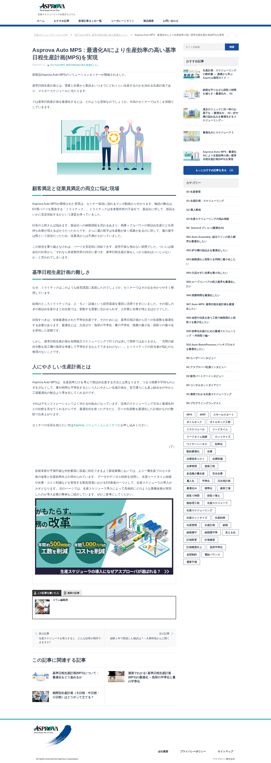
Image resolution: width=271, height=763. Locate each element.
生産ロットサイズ (197, 517)
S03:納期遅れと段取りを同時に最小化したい (211, 261)
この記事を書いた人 (48, 593)
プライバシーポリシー (193, 751)
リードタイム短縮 (197, 436)
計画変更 (192, 539)
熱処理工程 (193, 502)
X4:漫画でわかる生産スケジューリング (209, 394)
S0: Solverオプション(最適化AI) (205, 228)
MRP (203, 414)
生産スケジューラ (217, 502)
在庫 (209, 451)
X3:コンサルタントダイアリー (203, 385)
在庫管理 (192, 466)
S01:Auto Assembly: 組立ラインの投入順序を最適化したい (211, 239)
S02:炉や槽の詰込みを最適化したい (207, 250)
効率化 (219, 444)
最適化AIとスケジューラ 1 (218, 132)
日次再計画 (224, 480)
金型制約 (192, 554)
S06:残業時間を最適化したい (203, 295)
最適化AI (192, 488)
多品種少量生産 (196, 473)
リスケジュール (196, 429)
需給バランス (212, 554)
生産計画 (210, 525)
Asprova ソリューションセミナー (96, 425)
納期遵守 (192, 532)
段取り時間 (193, 495)
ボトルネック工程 (220, 421)
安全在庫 (217, 473)
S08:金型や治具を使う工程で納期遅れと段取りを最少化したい (211, 320)
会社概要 (163, 751)
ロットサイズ (222, 436)
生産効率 (220, 517)
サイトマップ (225, 751)
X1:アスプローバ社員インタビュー (206, 367)
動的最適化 (193, 451)
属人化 (190, 480)
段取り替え (213, 495)
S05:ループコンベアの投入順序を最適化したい (211, 284)
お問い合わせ (170, 20)
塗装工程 (210, 466)
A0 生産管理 (193, 191)
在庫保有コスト (196, 458)
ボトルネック (194, 421)
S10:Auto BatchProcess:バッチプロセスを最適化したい (210, 346)
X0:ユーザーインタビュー (201, 358)
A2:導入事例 (193, 209)
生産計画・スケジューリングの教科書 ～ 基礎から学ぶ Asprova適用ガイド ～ (219, 74)
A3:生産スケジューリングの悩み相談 (207, 219)
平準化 (206, 480)
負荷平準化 (216, 547)
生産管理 (192, 525)
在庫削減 (217, 458)
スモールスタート (223, 414)
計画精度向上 (194, 547)
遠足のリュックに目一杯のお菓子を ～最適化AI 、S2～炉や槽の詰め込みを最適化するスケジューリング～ (220, 115)
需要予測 (192, 561)
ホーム (41, 20)
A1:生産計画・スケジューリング (205, 200)
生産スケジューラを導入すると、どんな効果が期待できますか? (70, 638)
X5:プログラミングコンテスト (203, 403)
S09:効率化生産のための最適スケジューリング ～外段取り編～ (211, 333)
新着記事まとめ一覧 (90, 20)
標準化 (208, 488)
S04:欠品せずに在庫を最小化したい (207, 272)
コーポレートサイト (122, 20)
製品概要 (148, 20)
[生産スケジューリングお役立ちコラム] (51, 7)
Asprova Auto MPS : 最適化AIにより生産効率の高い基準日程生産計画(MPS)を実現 (219, 155)
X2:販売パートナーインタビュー (205, 376)
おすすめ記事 (61, 20)
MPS (189, 414)
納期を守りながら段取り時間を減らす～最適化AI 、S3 (219, 92)
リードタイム (220, 429)
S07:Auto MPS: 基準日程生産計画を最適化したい (74, 65)
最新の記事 (73, 593)
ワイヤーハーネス (197, 444)
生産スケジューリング (199, 510)
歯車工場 (225, 488)
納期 (225, 525)
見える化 (230, 532)
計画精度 (210, 539)
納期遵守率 (211, 532)
